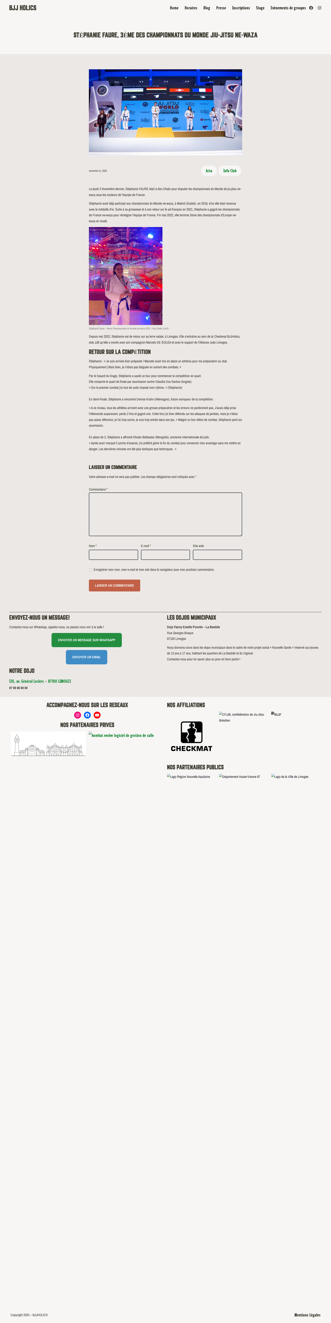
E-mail (146, 545)
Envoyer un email (86, 657)
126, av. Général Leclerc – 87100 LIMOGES (40, 681)
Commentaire (98, 489)
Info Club (230, 170)
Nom (93, 545)
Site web (198, 545)
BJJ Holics (22, 7)
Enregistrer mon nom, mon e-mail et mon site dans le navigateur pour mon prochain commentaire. (154, 569)
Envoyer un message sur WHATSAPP (86, 640)
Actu (209, 170)
